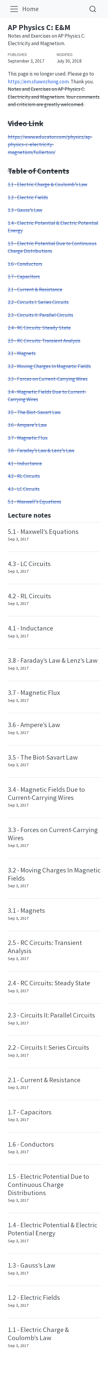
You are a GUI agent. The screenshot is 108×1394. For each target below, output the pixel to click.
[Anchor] (55, 514)
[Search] (92, 9)
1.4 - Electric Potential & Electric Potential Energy (52, 1229)
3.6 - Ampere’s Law (27, 425)
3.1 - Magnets (22, 353)
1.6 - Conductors (25, 264)
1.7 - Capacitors (24, 276)
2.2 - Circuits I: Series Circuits (38, 302)
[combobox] (93, 9)
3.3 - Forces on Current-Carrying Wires (48, 379)
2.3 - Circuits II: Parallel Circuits (40, 315)
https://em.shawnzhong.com (38, 81)
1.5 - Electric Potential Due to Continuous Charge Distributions (48, 1184)
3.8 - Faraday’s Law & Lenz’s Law (41, 450)
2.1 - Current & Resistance (35, 289)
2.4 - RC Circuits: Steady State (39, 327)
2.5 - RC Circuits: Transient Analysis (44, 340)
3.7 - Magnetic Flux (28, 438)
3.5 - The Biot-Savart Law (34, 412)
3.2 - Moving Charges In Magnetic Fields (49, 366)
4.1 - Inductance (25, 463)
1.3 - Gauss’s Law (25, 210)
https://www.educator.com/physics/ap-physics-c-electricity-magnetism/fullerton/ (50, 145)
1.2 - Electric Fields (28, 197)
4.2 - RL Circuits (24, 476)
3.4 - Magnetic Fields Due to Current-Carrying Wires (46, 793)
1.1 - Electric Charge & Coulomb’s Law (47, 184)
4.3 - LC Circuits (24, 489)
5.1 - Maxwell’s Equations (34, 501)
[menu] (14, 9)
